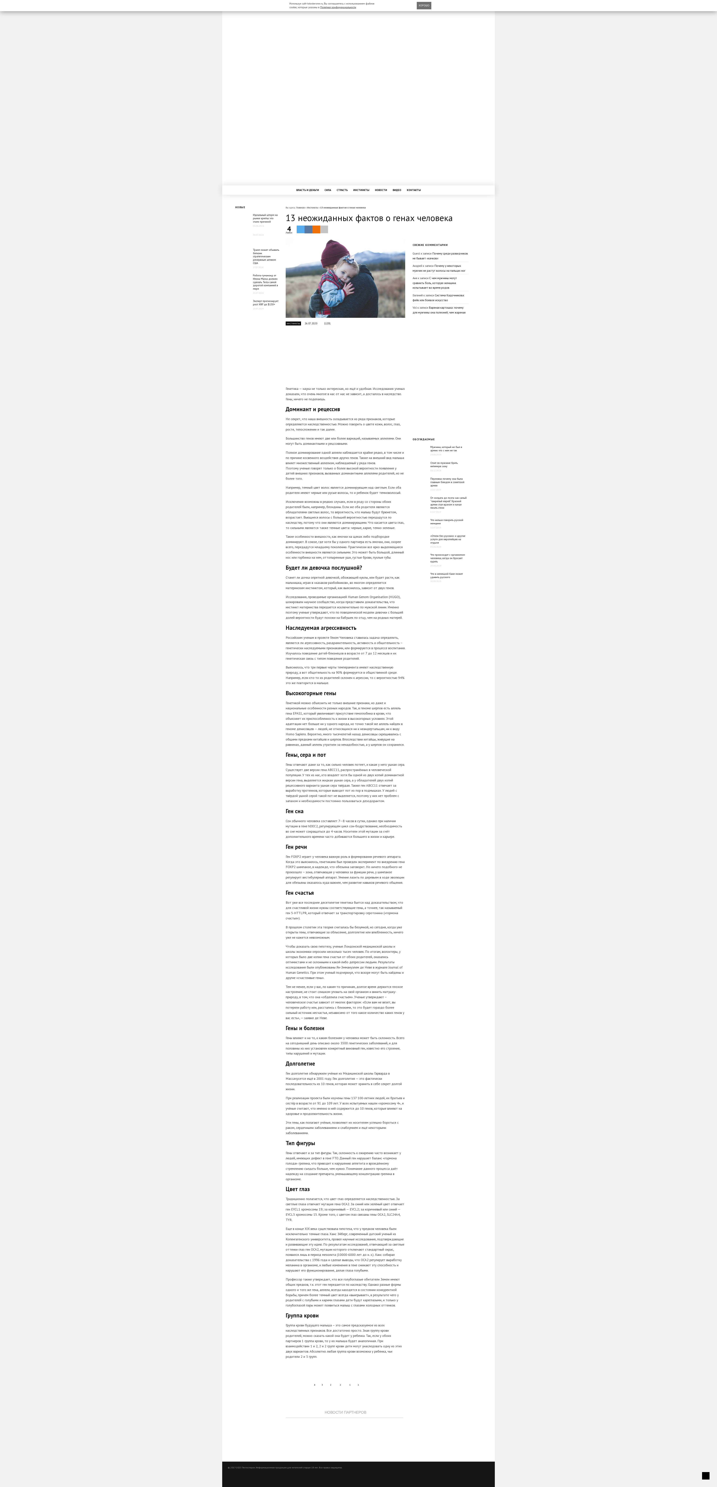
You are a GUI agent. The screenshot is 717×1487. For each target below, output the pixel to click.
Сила (328, 190)
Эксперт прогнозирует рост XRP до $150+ (265, 302)
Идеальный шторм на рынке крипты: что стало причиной (265, 218)
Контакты (414, 190)
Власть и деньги (307, 190)
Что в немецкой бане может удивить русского (446, 575)
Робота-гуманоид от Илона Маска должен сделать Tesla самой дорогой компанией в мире (265, 282)
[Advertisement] (344, 358)
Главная (300, 207)
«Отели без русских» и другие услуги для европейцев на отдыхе (447, 539)
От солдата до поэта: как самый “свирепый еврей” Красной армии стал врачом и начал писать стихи (448, 503)
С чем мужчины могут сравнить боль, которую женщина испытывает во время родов (435, 282)
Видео (397, 190)
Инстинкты (361, 190)
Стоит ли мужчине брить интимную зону (444, 464)
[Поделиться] (308, 229)
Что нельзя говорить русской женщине (446, 521)
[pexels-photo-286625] (345, 278)
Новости (381, 190)
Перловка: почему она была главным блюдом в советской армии (447, 482)
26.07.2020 (311, 323)
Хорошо (424, 5)
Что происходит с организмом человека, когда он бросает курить (447, 558)
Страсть (342, 190)
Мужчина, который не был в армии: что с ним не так (446, 448)
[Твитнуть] (301, 229)
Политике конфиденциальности (338, 7)
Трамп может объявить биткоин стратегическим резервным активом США (266, 256)
